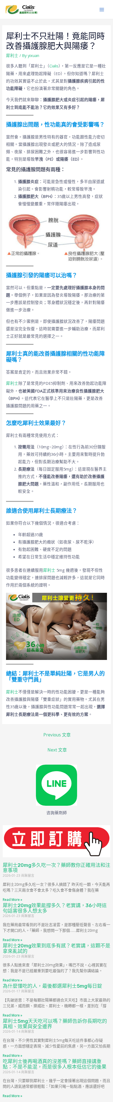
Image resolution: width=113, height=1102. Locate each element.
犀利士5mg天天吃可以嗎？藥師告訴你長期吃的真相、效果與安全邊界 (55, 1024)
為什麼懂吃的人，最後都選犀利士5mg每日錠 (52, 986)
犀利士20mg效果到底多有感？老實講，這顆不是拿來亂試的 (56, 948)
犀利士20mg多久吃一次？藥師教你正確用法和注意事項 (56, 868)
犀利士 (12, 55)
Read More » (12, 899)
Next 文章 (57, 750)
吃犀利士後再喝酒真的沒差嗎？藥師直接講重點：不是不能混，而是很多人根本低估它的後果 (54, 1064)
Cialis (53, 66)
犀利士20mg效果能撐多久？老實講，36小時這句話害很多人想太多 (55, 908)
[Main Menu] (102, 9)
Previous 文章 (57, 735)
